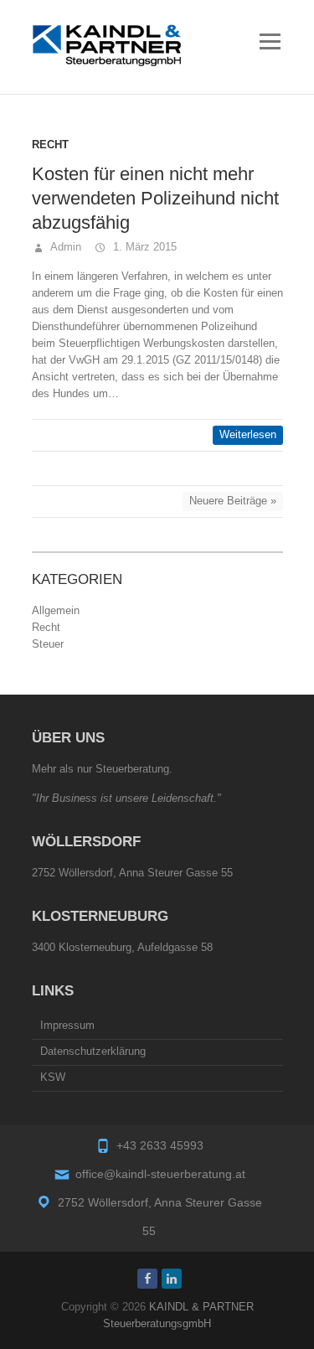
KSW (52, 1077)
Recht (50, 144)
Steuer (48, 644)
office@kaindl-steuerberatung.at (160, 1174)
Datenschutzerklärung (93, 1051)
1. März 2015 (143, 246)
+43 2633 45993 (159, 1145)
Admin (64, 246)
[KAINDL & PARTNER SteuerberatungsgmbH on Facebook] (147, 1279)
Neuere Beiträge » (232, 500)
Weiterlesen (247, 434)
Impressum (67, 1025)
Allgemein (56, 610)
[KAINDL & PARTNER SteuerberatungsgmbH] (107, 45)
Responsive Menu (270, 41)
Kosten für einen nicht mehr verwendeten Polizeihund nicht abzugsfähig (155, 198)
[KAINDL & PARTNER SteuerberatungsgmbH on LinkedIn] (172, 1279)
